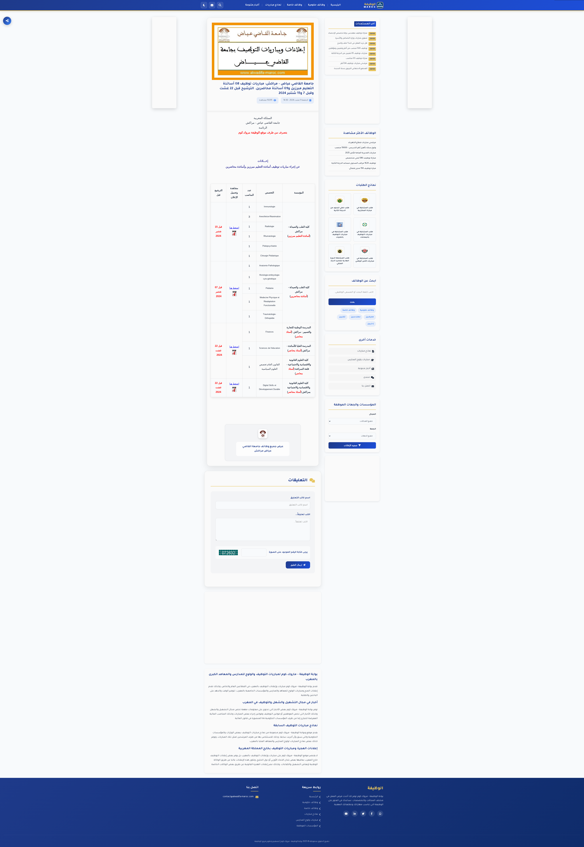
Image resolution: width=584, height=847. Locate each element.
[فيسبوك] (372, 814)
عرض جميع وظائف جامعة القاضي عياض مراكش (262, 448)
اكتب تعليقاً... (302, 514)
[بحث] (220, 5)
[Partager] (7, 21)
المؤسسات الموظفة (307, 826)
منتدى (366, 377)
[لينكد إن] (355, 814)
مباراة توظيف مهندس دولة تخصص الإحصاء (351, 33)
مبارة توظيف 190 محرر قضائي (362, 168)
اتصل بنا (366, 386)
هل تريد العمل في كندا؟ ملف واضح (356, 43)
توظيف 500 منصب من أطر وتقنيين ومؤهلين (351, 48)
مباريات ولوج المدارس (359, 360)
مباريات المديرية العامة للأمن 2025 (360, 153)
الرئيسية (336, 5)
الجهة (373, 429)
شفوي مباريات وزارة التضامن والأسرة (355, 38)
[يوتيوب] (346, 814)
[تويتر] (363, 814)
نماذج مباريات (273, 5)
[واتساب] (380, 814)
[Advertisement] (263, 627)
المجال (372, 414)
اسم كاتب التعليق (300, 498)
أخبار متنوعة (252, 5)
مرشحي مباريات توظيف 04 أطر (358, 63)
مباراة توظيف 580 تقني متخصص (361, 158)
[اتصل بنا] (212, 5)
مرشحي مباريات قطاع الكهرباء (362, 143)
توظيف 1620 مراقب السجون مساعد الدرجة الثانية (353, 163)
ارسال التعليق (296, 565)
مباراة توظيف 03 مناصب (360, 58)
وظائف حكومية (316, 5)
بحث (352, 302)
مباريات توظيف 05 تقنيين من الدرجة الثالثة (353, 53)
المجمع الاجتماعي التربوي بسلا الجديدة (354, 69)
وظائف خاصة (294, 5)
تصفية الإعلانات (350, 445)
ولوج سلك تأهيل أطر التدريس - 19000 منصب (355, 148)
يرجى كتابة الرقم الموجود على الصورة (288, 552)
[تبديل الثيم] (204, 5)
